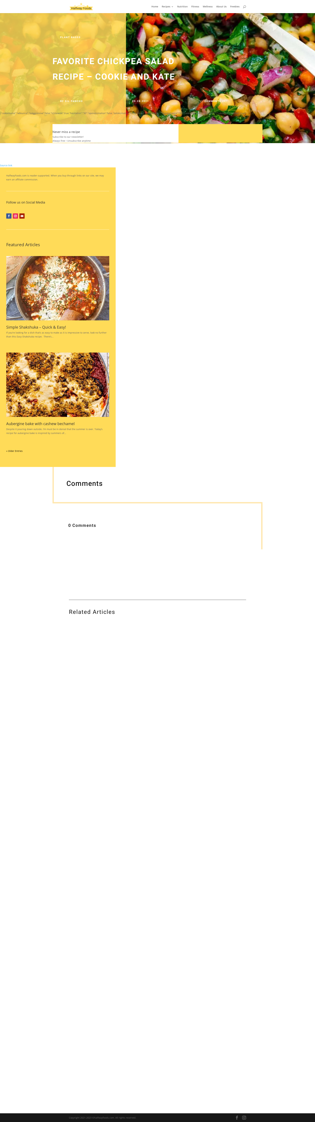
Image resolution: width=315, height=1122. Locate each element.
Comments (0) (215, 101)
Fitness (195, 6)
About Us (221, 6)
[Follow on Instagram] (15, 216)
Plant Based (70, 37)
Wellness (208, 6)
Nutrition (182, 6)
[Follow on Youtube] (22, 216)
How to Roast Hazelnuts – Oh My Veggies (100, 1027)
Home (154, 6)
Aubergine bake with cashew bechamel (40, 423)
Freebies (235, 6)
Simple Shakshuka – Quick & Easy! (36, 327)
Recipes (166, 6)
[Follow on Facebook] (8, 216)
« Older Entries (14, 451)
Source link (6, 165)
